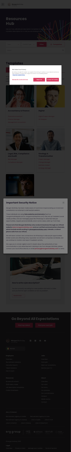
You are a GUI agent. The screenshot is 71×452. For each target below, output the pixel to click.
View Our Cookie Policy (19, 75)
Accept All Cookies (52, 79)
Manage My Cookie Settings (20, 79)
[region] (35, 75)
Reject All (39, 79)
